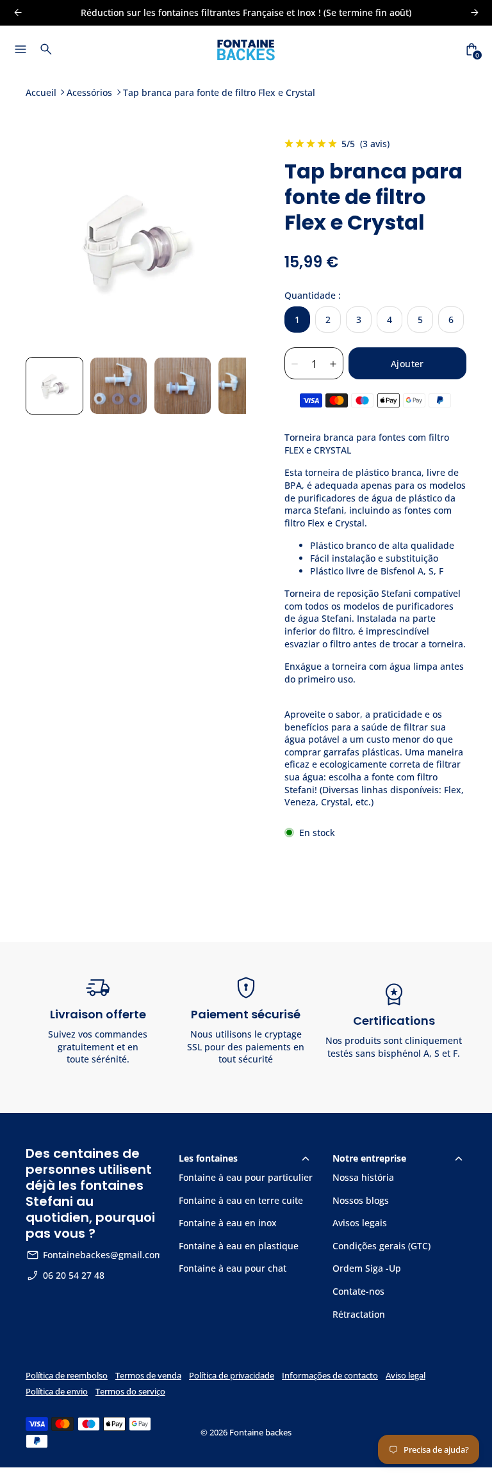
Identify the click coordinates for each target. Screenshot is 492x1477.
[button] (54, 386)
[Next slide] (226, 241)
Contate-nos (358, 1291)
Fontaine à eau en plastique (239, 1246)
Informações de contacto (330, 1375)
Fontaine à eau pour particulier (246, 1177)
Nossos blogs (360, 1200)
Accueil (41, 92)
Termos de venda (148, 1375)
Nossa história (363, 1177)
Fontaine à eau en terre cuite (241, 1200)
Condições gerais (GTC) (381, 1246)
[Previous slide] (17, 12)
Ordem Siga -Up (366, 1268)
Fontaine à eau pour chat (232, 1268)
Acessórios (89, 92)
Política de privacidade (231, 1375)
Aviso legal (405, 1375)
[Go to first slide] (474, 12)
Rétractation (358, 1314)
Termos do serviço (130, 1391)
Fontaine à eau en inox (228, 1223)
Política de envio (57, 1391)
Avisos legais (359, 1223)
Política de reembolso (67, 1375)
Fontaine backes (260, 1432)
